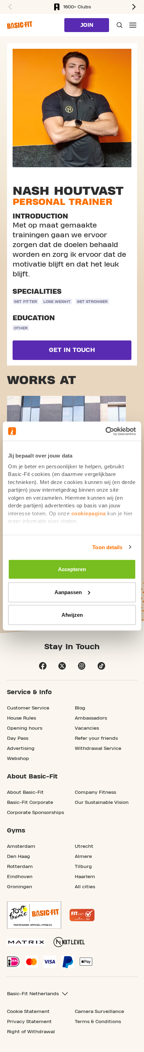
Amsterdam (21, 846)
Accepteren (72, 569)
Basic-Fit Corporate (30, 802)
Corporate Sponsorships (35, 812)
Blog (80, 708)
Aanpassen (68, 592)
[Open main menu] (133, 25)
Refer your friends (96, 738)
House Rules (21, 718)
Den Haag (18, 856)
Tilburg (83, 866)
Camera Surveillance (99, 1011)
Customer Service (28, 708)
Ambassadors (91, 718)
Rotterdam (20, 866)
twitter (62, 665)
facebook (42, 665)
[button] (9, 7)
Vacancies (87, 728)
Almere (83, 856)
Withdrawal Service (98, 748)
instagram (81, 665)
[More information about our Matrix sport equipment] (26, 942)
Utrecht (84, 846)
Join (86, 25)
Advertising (21, 748)
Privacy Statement (29, 1021)
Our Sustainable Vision (102, 802)
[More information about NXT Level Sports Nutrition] (69, 942)
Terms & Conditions (98, 1021)
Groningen (19, 886)
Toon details (107, 547)
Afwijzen (72, 615)
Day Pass (17, 738)
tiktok (101, 665)
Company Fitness (95, 792)
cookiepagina (88, 513)
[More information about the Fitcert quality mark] (82, 915)
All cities (85, 886)
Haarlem (85, 876)
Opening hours (24, 728)
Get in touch (72, 350)
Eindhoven (20, 876)
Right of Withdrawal (31, 1031)
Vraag (119, 25)
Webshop (18, 758)
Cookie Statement (28, 1011)
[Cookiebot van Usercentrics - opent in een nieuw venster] (105, 431)
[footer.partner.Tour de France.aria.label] (34, 915)
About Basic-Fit (25, 792)
